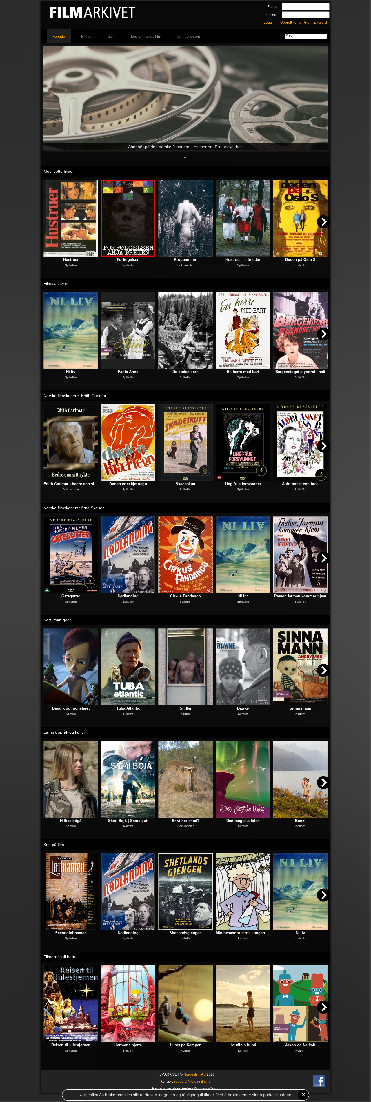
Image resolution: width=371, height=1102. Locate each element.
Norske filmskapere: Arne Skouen (74, 507)
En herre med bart (243, 372)
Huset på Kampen (185, 1045)
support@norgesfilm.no (192, 1081)
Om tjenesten (188, 36)
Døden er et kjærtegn (128, 484)
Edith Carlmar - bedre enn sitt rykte (70, 484)
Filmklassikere (56, 283)
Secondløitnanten (71, 933)
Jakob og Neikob (300, 1045)
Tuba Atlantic (128, 708)
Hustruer (71, 259)
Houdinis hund (243, 1045)
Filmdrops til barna (60, 956)
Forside (58, 36)
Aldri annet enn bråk (300, 484)
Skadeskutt (185, 484)
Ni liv (70, 372)
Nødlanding (128, 596)
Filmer (86, 36)
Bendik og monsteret (71, 708)
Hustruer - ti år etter (242, 259)
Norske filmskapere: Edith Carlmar (74, 395)
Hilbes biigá (70, 821)
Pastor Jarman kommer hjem (300, 596)
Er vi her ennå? (185, 821)
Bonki (300, 821)
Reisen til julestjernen (70, 1045)
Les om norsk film (146, 36)
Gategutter (70, 596)
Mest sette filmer (58, 171)
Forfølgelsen (128, 259)
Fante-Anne (128, 372)
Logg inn (271, 23)
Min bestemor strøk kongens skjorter (243, 933)
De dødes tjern (185, 372)
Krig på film (53, 844)
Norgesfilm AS (194, 1074)
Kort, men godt (57, 620)
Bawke (243, 708)
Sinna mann (300, 708)
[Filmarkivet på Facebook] (319, 1085)
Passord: (271, 15)
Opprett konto (290, 23)
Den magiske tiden (243, 821)
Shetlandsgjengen (185, 933)
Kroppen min (185, 259)
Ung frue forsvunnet (243, 484)
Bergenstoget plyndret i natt (300, 372)
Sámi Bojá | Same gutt (128, 821)
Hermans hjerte (128, 1045)
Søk (111, 36)
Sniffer (186, 708)
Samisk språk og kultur (64, 732)
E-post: (272, 7)
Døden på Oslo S (300, 259)
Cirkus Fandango (185, 596)
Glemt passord (315, 23)
